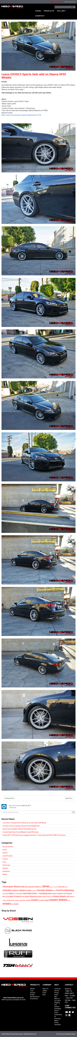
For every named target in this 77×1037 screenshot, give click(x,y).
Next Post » (69, 798)
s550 (68, 896)
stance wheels (7, 900)
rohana (44, 896)
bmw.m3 (51, 887)
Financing (57, 1018)
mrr (38, 893)
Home (38, 11)
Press (4, 862)
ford (58, 890)
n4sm (49, 893)
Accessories (34, 998)
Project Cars (6, 865)
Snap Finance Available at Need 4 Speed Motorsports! (19, 829)
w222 (69, 900)
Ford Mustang (67, 890)
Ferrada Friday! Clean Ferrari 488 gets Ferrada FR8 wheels (21, 832)
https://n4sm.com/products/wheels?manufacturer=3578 (21, 115)
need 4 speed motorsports (62, 893)
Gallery (45, 990)
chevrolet (61, 887)
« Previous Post (9, 798)
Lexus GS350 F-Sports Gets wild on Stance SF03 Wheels (34, 75)
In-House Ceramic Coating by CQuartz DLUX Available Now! (21, 826)
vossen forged (44, 900)
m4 (14, 893)
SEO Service (60, 1034)
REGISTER (72, 2)
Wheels (5, 874)
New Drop (6, 896)
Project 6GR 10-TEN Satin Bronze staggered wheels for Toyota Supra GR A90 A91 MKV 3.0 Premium (34, 835)
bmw (46, 886)
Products (49, 11)
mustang (43, 893)
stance (72, 896)
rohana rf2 (49, 896)
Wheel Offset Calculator (57, 1022)
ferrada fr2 (34, 890)
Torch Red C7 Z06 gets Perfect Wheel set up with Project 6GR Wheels (24, 823)
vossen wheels (58, 899)
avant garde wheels (32, 887)
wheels (7, 903)
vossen (34, 900)
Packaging (57, 1008)
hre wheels (6, 893)
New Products (15, 896)
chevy (66, 887)
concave (7, 890)
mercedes (19, 893)
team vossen (15, 900)
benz (41, 887)
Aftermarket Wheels (11, 887)
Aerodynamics (34, 996)
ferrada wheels (44, 890)
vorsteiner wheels (24, 900)
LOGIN (66, 2)
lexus (11, 893)
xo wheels (15, 904)
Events (5, 849)
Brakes (32, 994)
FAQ (55, 996)
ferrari (54, 890)
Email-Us (68, 989)
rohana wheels (59, 896)
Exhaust (5, 853)
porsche (38, 896)
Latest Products (8, 856)
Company (40, 16)
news (23, 896)
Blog (44, 994)
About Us (45, 988)
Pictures (13, 807)
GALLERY (61, 11)
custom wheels (18, 890)
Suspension (6, 871)
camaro (56, 887)
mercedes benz (30, 893)
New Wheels (30, 896)
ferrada (28, 890)
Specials (5, 868)
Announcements (8, 846)
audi (22, 886)
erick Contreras (16, 805)
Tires (31, 990)
